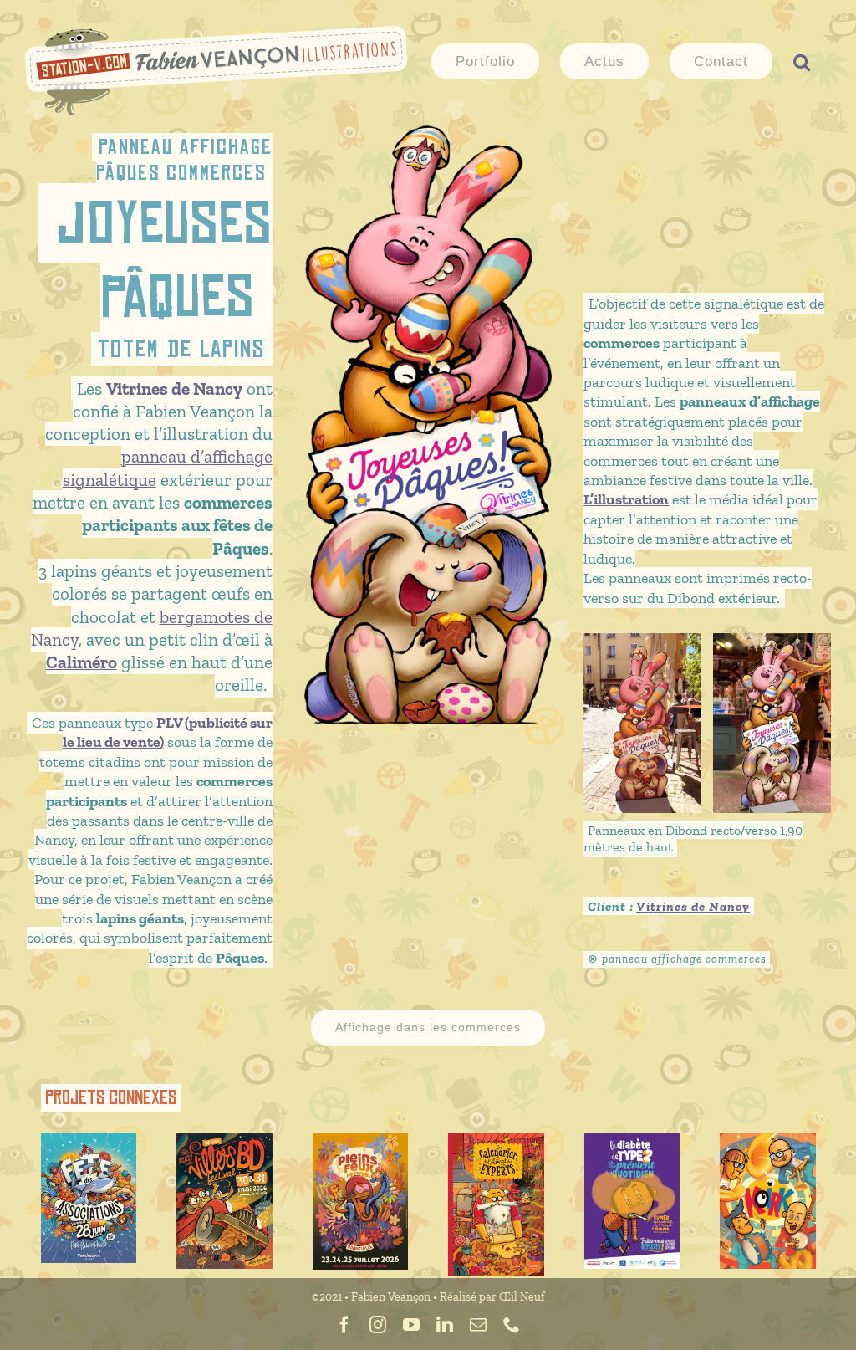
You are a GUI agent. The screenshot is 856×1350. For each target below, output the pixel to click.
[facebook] (344, 1325)
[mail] (478, 1325)
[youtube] (411, 1325)
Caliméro (81, 662)
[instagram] (377, 1325)
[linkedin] (444, 1325)
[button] (801, 60)
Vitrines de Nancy (693, 906)
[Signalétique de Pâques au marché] (642, 644)
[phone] (511, 1325)
